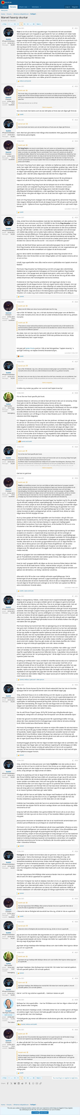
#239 (76, 1000)
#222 (76, 86)
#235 (76, 898)
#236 (76, 922)
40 (33, 24)
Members (35, 7)
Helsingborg (11, 413)
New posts (4, 10)
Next (38, 24)
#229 (76, 447)
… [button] (11, 24)
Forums (13, 7)
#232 (76, 685)
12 (21, 24)
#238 (76, 978)
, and (26, 591)
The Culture (11, 1022)
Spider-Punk (29, 348)
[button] (29, 7)
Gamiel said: (22, 124)
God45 (5, 20)
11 (18, 24)
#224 (76, 141)
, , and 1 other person (32, 679)
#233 (76, 760)
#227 (76, 362)
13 (24, 24)
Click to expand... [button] (47, 107)
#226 (76, 302)
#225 (76, 217)
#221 (76, 28)
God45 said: (21, 90)
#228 (76, 393)
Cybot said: (21, 451)
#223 (76, 120)
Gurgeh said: (22, 1052)
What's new (23, 7)
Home (5, 7)
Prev (5, 24)
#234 (76, 851)
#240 (76, 1030)
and (25, 81)
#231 (76, 596)
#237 (76, 952)
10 (14, 24)
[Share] (72, 28)
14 (27, 24)
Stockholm (12, 105)
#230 (76, 478)
